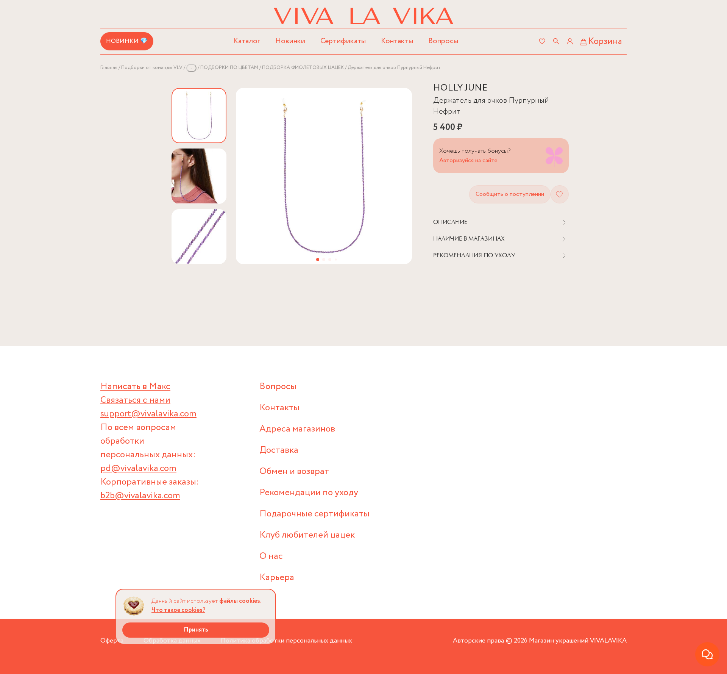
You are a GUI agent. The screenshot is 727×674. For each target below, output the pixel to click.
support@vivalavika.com (148, 414)
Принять (196, 630)
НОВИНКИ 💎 (127, 41)
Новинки (290, 41)
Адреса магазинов (297, 429)
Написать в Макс (135, 386)
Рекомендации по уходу (308, 492)
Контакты (397, 41)
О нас (271, 556)
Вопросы (443, 41)
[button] (317, 259)
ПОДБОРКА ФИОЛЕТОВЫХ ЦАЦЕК (303, 67)
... (191, 67)
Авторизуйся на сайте (468, 160)
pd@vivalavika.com (138, 468)
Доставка (278, 450)
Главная (108, 67)
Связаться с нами (135, 400)
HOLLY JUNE (460, 88)
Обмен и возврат (294, 471)
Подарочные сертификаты (314, 514)
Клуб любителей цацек (307, 535)
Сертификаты (343, 41)
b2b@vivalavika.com (140, 495)
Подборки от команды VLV (152, 67)
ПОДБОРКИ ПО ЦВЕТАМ (229, 67)
